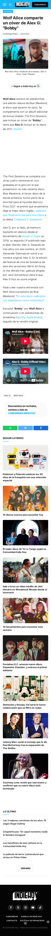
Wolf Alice (18, 395)
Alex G (7, 395)
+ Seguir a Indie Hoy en (24, 86)
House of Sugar (31, 236)
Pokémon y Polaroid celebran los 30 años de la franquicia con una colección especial (24, 477)
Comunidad (40, 5)
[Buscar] (10, 4)
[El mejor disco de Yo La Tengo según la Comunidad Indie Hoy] (25, 532)
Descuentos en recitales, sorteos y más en (22, 409)
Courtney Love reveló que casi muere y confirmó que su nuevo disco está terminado (24, 785)
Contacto (12, 921)
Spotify (21, 317)
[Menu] (5, 4)
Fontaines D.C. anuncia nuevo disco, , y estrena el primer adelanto (25, 667)
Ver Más (25, 868)
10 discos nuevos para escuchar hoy (23, 514)
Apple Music (33, 317)
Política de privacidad (32, 921)
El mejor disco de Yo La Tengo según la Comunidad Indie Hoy (24, 550)
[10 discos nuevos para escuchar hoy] (25, 498)
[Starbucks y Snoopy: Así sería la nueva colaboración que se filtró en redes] (25, 688)
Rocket (17, 129)
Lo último (9, 811)
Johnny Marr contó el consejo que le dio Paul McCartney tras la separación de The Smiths (25, 745)
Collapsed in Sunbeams (28, 219)
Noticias (8, 11)
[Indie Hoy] (22, 4)
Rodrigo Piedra (12, 34)
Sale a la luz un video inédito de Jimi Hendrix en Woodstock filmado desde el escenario (25, 589)
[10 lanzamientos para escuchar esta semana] (25, 610)
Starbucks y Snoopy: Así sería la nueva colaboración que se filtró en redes (24, 706)
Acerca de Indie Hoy (31, 916)
